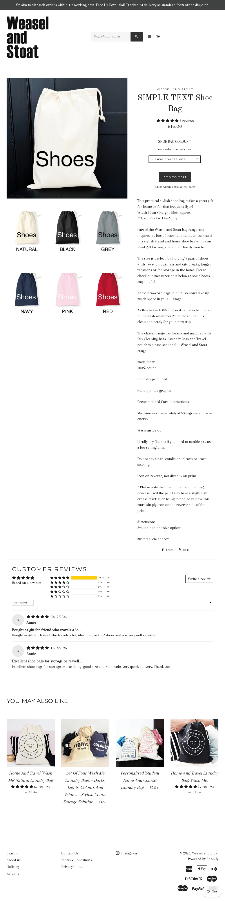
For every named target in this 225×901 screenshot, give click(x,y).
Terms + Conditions (76, 860)
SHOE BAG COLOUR (173, 141)
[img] (38, 617)
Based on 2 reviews (26, 583)
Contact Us (69, 853)
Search (12, 853)
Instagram (128, 853)
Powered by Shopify (203, 859)
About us (14, 860)
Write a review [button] (199, 579)
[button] (168, 121)
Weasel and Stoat (205, 853)
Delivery (13, 867)
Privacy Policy (72, 867)
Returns (13, 873)
